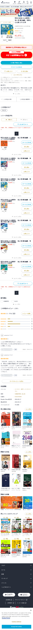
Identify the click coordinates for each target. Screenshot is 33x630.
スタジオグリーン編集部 (6, 535)
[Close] (31, 610)
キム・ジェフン (15, 535)
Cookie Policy (6, 618)
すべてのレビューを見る (16, 381)
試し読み (25, 71)
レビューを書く (18, 32)
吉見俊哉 (24, 471)
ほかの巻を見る (18, 75)
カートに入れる (17, 67)
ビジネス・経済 (7, 22)
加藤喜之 (24, 490)
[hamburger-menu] (31, 2)
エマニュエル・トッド (17, 447)
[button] (22, 603)
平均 (10, 313)
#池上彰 (4, 110)
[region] (16, 619)
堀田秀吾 (24, 556)
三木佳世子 (14, 556)
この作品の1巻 (7, 99)
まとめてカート (24, 124)
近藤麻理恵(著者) (19, 26)
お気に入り (9, 71)
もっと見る (17, 93)
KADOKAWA (20, 28)
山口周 (2, 490)
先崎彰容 (3, 471)
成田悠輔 (14, 471)
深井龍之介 (7, 490)
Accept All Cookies (16, 626)
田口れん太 (3, 556)
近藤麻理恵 (6, 301)
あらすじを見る (17, 154)
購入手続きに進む (17, 62)
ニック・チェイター (16, 490)
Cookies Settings (16, 621)
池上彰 (16, 301)
